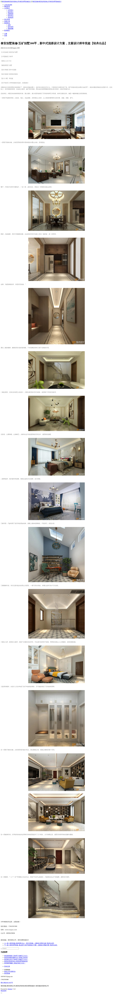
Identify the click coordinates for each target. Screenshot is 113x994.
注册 (5, 33)
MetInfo (10, 989)
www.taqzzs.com (11, 930)
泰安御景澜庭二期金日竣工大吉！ (14, 963)
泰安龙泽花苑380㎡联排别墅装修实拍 (16, 961)
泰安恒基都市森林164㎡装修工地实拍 (16, 957)
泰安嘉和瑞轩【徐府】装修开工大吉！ (16, 955)
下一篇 (31, 945)
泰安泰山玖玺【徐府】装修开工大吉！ (16, 959)
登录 (5, 35)
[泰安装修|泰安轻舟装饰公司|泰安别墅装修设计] (31, 1)
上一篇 (29, 943)
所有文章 (7, 966)
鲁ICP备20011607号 (7, 982)
